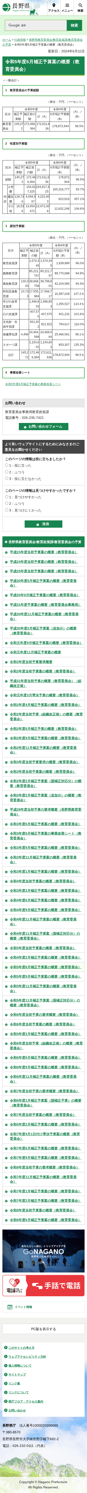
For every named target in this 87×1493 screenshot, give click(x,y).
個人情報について (20, 1365)
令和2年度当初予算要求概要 (31, 662)
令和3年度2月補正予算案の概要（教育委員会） (45, 890)
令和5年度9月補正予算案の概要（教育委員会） (45, 976)
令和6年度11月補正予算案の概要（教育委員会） (43, 1079)
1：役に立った (20, 465)
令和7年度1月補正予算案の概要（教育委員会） (45, 1191)
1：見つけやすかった (25, 497)
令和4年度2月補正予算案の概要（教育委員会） (45, 957)
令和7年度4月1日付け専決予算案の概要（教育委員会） (45, 1136)
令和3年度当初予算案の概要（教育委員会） (43, 772)
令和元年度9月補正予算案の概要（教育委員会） (46, 643)
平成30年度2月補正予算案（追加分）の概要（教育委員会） (43, 630)
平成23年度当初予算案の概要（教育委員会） (44, 552)
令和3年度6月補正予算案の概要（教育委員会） (45, 824)
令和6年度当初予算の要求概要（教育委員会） (45, 1014)
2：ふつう (17, 472)
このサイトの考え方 (21, 1347)
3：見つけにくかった (25, 510)
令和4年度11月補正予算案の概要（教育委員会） (43, 921)
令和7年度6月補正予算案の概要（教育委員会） (45, 1148)
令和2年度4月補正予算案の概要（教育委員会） (45, 705)
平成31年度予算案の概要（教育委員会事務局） (45, 605)
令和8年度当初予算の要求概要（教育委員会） (45, 1167)
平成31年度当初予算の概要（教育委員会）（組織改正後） (45, 683)
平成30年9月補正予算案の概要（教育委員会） (45, 595)
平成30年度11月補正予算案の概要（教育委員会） (44, 616)
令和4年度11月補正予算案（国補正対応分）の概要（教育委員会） (45, 936)
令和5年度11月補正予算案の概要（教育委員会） (43, 988)
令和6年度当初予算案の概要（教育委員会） (43, 1024)
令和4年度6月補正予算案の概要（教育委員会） (45, 900)
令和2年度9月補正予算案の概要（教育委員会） (45, 738)
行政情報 (20, 39)
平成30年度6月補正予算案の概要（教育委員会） (43, 583)
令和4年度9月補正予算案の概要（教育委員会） (45, 910)
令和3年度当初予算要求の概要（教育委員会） (45, 762)
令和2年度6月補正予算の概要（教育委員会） (44, 729)
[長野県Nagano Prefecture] (16, 7)
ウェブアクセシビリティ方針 (27, 1356)
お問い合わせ (17, 1410)
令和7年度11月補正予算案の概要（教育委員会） (43, 1179)
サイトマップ (17, 1374)
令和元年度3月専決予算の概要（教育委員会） (45, 695)
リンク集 (14, 1383)
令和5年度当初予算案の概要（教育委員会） (43, 948)
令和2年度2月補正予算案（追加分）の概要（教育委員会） (45, 797)
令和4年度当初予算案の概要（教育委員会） (43, 881)
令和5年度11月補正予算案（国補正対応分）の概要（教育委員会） (45, 1002)
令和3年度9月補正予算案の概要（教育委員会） (45, 848)
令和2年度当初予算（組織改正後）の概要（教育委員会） (46, 716)
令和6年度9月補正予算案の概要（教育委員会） (45, 1067)
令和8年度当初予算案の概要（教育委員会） (43, 1210)
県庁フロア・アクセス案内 (25, 1401)
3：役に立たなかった (25, 479)
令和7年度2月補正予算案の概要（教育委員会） (45, 1201)
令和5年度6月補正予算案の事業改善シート (33, 384)
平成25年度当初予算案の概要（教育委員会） (44, 571)
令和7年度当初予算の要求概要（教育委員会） (45, 1091)
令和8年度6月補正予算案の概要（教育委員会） (45, 1220)
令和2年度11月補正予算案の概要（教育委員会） (43, 750)
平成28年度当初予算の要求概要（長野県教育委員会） (45, 812)
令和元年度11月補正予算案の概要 (35, 652)
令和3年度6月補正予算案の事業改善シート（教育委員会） (45, 835)
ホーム (6, 39)
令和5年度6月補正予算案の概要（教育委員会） (45, 967)
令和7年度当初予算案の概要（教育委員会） (43, 1115)
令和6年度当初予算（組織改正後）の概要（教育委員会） (46, 1045)
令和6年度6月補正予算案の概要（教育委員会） (45, 1057)
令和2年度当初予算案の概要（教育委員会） (43, 671)
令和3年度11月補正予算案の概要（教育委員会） (43, 859)
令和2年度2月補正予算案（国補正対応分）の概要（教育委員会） (45, 783)
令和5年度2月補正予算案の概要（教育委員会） (45, 1034)
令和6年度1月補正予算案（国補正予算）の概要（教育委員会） (45, 1103)
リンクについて (18, 1392)
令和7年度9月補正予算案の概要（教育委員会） (45, 1158)
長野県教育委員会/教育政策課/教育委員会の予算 (44, 542)
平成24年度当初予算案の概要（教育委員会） (44, 562)
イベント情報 (23, 1307)
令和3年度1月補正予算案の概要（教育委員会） (45, 871)
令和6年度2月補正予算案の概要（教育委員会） (45, 1124)
